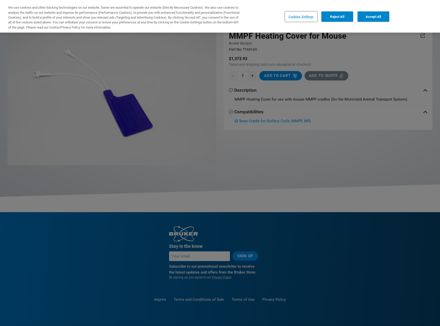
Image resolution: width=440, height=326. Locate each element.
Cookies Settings (301, 16)
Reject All (337, 16)
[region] (220, 16)
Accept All (373, 16)
